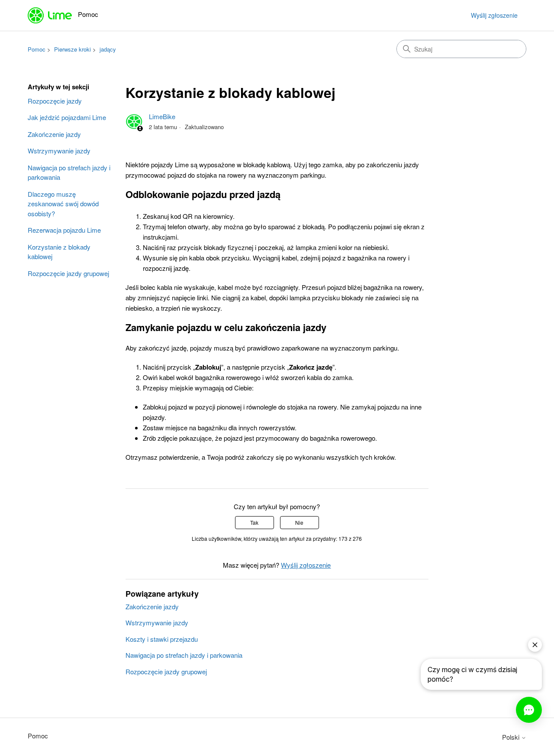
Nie (299, 522)
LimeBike (162, 116)
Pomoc (36, 49)
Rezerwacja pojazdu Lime (64, 229)
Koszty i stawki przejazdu (162, 639)
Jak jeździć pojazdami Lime (67, 117)
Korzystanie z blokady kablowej (59, 251)
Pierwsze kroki (72, 49)
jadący (108, 49)
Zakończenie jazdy (54, 134)
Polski (511, 737)
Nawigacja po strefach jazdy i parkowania (69, 172)
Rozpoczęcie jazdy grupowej (68, 273)
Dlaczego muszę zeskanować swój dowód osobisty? (63, 203)
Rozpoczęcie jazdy (55, 100)
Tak (254, 522)
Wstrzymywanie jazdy (59, 150)
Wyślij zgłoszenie (494, 15)
